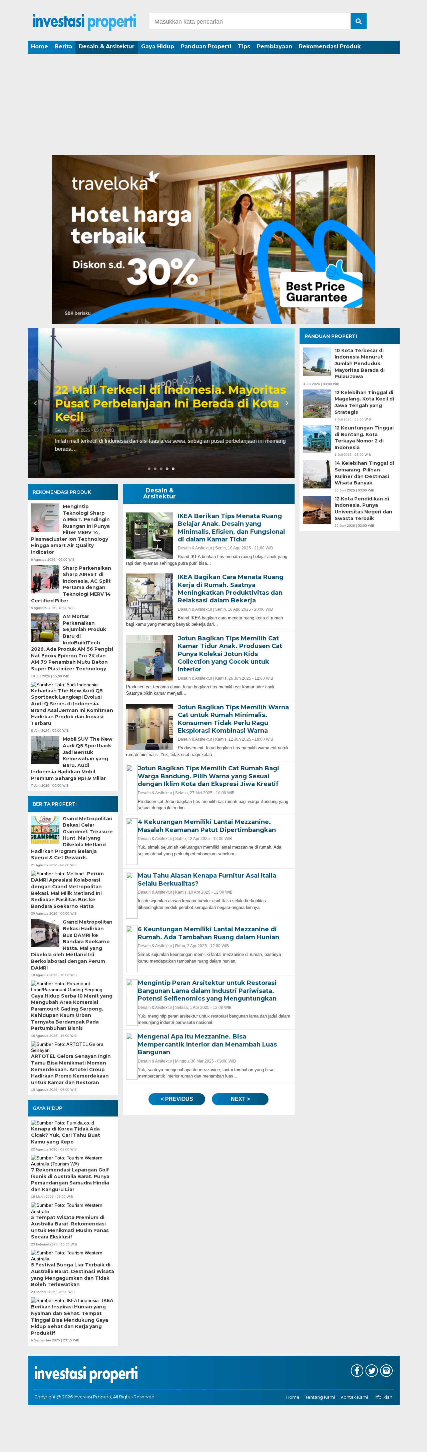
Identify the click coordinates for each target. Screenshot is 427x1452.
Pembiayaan (274, 46)
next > (240, 1099)
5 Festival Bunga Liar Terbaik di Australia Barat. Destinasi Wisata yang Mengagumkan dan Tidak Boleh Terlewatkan (72, 1274)
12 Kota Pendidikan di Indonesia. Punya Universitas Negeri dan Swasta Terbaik (363, 508)
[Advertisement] (213, 105)
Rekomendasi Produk (330, 46)
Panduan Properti (206, 46)
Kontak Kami (354, 1397)
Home (39, 46)
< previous (177, 1099)
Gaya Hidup (157, 46)
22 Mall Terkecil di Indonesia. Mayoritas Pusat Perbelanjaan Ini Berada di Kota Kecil (160, 403)
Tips (244, 46)
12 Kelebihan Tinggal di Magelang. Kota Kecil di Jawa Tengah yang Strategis (364, 402)
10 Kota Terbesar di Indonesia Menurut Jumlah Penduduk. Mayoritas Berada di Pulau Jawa (360, 363)
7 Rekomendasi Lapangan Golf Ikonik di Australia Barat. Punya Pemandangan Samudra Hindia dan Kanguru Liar (70, 1179)
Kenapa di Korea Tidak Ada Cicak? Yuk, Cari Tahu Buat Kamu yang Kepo (65, 1135)
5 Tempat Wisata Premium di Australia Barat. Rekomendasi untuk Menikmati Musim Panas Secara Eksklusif (70, 1227)
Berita (63, 46)
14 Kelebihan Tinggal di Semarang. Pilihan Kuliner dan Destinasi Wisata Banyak (364, 473)
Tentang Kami (320, 1397)
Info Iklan (383, 1397)
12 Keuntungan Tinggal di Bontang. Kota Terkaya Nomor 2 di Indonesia (364, 437)
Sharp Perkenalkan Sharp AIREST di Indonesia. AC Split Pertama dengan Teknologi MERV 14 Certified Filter (71, 584)
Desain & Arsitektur (106, 46)
